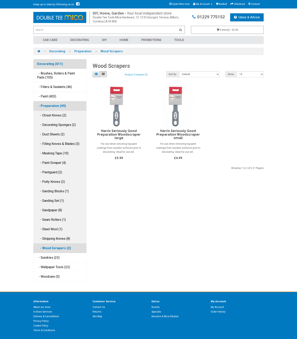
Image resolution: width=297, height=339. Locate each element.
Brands (156, 307)
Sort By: (173, 74)
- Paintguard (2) (49, 172)
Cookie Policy (40, 325)
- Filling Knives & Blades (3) (58, 144)
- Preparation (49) (51, 106)
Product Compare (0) (136, 74)
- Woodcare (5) (48, 276)
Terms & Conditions (44, 330)
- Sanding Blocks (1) (53, 191)
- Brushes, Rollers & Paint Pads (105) (56, 75)
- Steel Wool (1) (49, 229)
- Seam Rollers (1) (51, 220)
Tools (179, 40)
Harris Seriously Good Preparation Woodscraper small (178, 134)
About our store (42, 307)
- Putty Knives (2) (51, 182)
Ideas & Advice (249, 17)
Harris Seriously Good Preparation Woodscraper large (119, 134)
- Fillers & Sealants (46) (54, 87)
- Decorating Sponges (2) (56, 125)
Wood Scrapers (112, 51)
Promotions (151, 40)
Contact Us (99, 307)
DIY (104, 40)
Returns (97, 311)
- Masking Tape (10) (52, 153)
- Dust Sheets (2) (50, 134)
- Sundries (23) (48, 257)
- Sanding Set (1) (50, 201)
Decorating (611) (50, 64)
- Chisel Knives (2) (51, 115)
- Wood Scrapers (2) (54, 248)
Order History (218, 311)
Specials (156, 311)
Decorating (79, 40)
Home (124, 40)
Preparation (83, 51)
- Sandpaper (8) (49, 210)
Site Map (97, 316)
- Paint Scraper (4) (51, 163)
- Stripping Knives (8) (53, 239)
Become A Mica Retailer (165, 316)
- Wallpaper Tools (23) (53, 267)
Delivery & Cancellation (46, 316)
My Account (217, 307)
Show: (231, 74)
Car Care (50, 40)
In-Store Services (42, 311)
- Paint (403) (46, 96)
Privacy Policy (41, 321)
